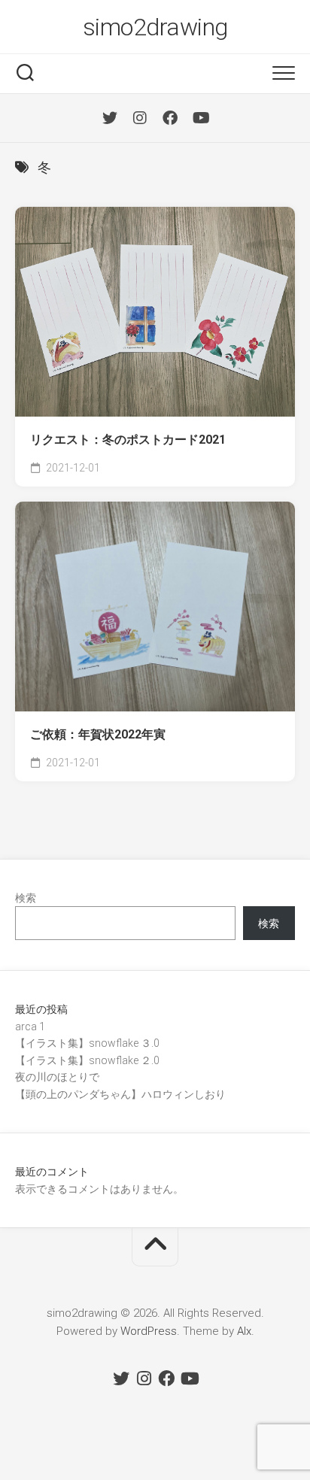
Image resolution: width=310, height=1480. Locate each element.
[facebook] (170, 118)
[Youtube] (200, 118)
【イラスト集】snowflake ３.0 (87, 1043)
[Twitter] (110, 118)
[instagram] (140, 118)
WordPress (148, 1331)
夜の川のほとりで (57, 1077)
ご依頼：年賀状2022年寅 (98, 734)
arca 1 (30, 1027)
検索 (25, 898)
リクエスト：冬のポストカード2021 (128, 439)
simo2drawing (155, 27)
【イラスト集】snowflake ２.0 (87, 1060)
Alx (244, 1331)
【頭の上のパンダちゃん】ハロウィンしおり (120, 1094)
